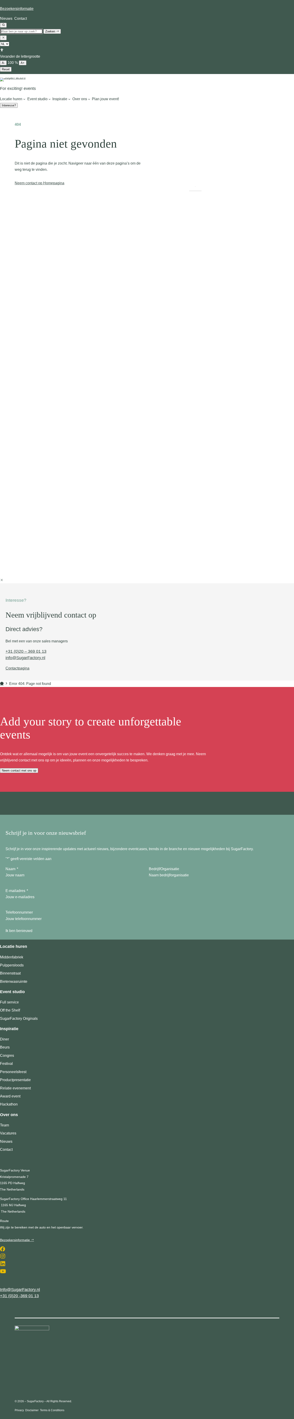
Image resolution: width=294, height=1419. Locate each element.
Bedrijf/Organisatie (164, 869)
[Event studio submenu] (49, 99)
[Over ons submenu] (89, 99)
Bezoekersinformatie (17, 9)
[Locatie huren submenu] (24, 99)
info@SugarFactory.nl (25, 657)
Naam (12, 869)
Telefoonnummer (19, 912)
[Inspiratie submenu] (69, 99)
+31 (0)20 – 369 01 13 (26, 651)
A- (3, 63)
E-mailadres (17, 891)
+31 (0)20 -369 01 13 (19, 1296)
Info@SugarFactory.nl (20, 1289)
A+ (23, 63)
